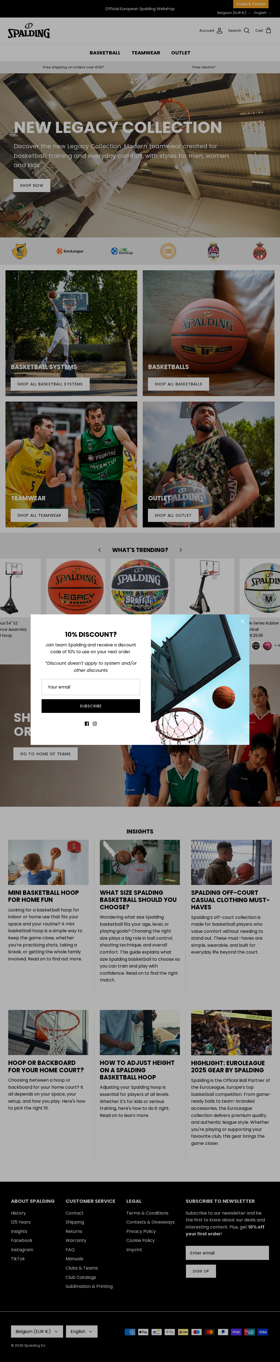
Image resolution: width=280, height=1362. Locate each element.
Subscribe (91, 706)
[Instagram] (95, 724)
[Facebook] (87, 724)
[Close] (243, 621)
